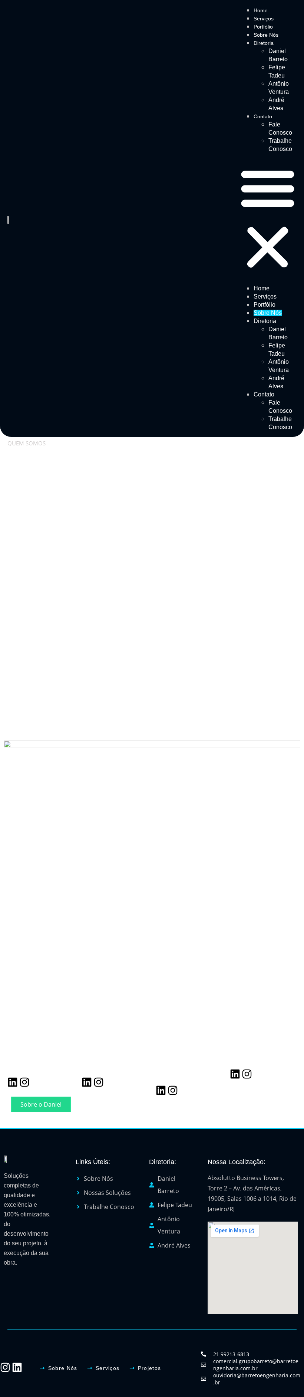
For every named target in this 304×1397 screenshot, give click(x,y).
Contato (263, 116)
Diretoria (264, 43)
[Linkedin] (12, 1082)
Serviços (264, 19)
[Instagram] (24, 1082)
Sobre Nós (266, 35)
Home (261, 10)
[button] (268, 218)
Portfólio (263, 27)
